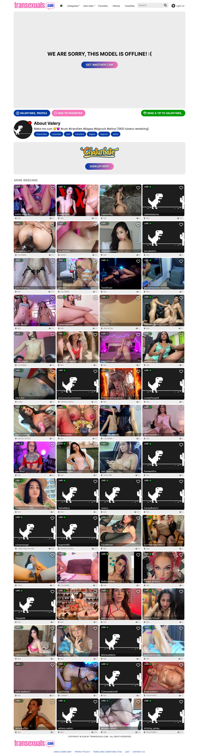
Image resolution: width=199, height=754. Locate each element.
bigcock (104, 134)
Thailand (107, 475)
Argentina (108, 328)
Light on (180, 6)
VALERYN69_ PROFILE (33, 113)
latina (115, 134)
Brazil (63, 255)
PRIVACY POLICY (82, 752)
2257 (127, 752)
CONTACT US (139, 752)
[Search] (165, 5)
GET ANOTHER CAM (99, 64)
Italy (20, 585)
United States (67, 402)
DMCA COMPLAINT (63, 752)
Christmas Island (26, 549)
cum (68, 134)
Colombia (56, 134)
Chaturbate (41, 134)
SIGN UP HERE (99, 166)
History (116, 6)
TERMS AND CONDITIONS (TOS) (107, 752)
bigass (92, 134)
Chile (20, 402)
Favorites (103, 6)
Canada (63, 695)
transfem (79, 134)
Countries (130, 6)
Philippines (151, 695)
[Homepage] (34, 6)
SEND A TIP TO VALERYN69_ (164, 113)
